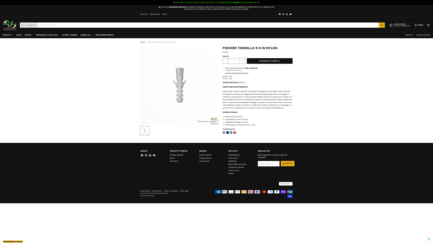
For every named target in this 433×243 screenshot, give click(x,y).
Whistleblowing (155, 14)
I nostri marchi (204, 161)
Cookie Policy (157, 191)
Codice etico (233, 158)
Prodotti (7, 35)
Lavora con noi (423, 35)
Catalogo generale (176, 155)
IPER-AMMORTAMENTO (104, 35)
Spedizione (144, 14)
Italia (284, 184)
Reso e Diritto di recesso (237, 164)
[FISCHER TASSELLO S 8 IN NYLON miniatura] (144, 130)
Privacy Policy (145, 191)
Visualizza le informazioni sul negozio (236, 73)
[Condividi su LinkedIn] (231, 132)
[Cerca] (382, 25)
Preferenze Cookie (12, 242)
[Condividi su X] (227, 132)
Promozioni (174, 161)
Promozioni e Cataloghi (47, 35)
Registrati (288, 163)
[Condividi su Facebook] (224, 132)
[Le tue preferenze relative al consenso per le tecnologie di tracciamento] (429, 239)
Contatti (164, 14)
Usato (18, 35)
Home (142, 42)
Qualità (231, 173)
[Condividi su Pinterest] (234, 132)
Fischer (226, 52)
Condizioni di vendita (236, 167)
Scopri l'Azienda (69, 35)
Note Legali (185, 191)
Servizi (28, 35)
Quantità (226, 56)
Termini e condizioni (171, 191)
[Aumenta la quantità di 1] (242, 61)
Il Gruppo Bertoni (205, 158)
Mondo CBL (86, 35)
